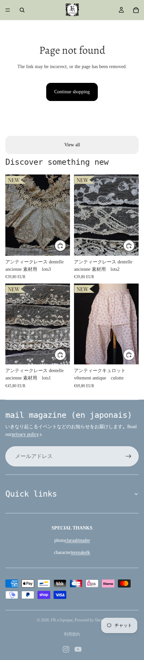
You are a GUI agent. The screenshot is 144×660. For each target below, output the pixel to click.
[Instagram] (66, 649)
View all (72, 144)
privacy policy (25, 434)
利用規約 (72, 634)
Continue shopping (72, 91)
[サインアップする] (129, 456)
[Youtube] (78, 649)
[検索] (22, 10)
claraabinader (77, 540)
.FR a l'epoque (61, 620)
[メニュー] (7, 10)
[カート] (136, 10)
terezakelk (80, 552)
